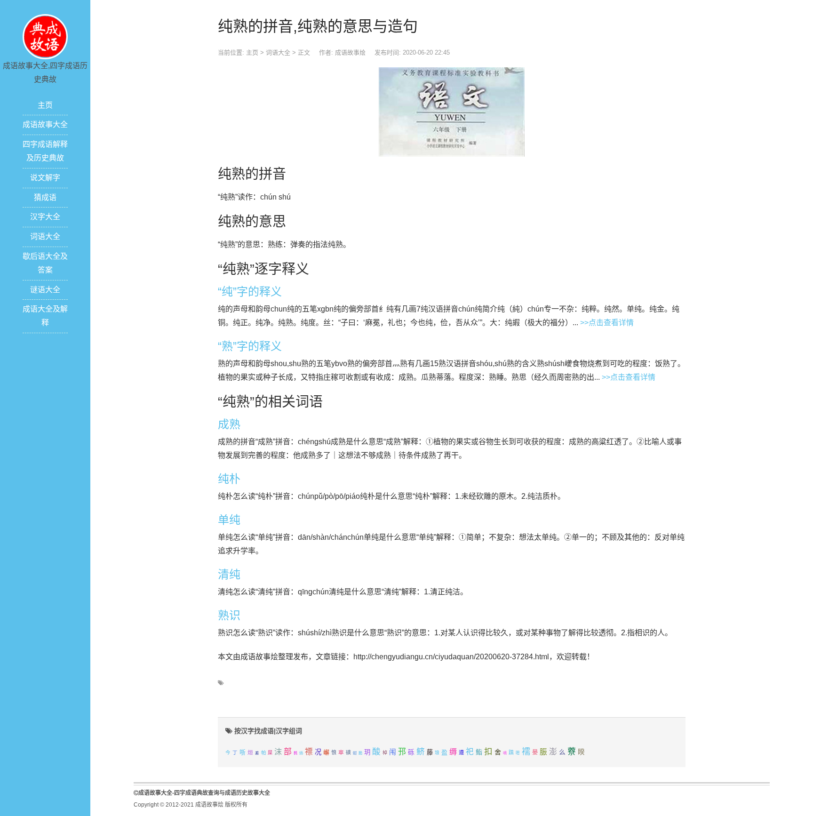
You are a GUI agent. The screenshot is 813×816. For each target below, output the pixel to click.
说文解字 (45, 178)
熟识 (229, 615)
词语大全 (45, 236)
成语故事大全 (45, 124)
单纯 (229, 519)
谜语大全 (45, 290)
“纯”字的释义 (250, 291)
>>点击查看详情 (607, 323)
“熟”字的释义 (250, 346)
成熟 (229, 424)
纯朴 (229, 478)
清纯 (229, 574)
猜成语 (45, 197)
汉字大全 (45, 217)
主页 (45, 105)
